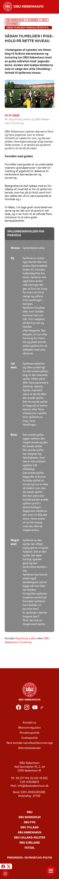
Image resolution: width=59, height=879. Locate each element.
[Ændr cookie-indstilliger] (5, 873)
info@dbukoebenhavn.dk (32, 786)
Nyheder (33, 20)
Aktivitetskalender (29, 748)
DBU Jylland (29, 827)
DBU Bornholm (30, 817)
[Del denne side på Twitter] (9, 867)
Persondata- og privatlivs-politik (29, 858)
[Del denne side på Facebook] (3, 867)
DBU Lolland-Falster (29, 837)
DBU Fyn (29, 822)
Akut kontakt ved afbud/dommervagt (29, 743)
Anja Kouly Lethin (26, 638)
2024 (44, 20)
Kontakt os (29, 722)
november (12, 24)
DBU (29, 812)
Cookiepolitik (29, 738)
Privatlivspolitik (29, 733)
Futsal (29, 848)
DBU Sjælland (29, 843)
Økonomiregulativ (29, 728)
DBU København (15, 20)
